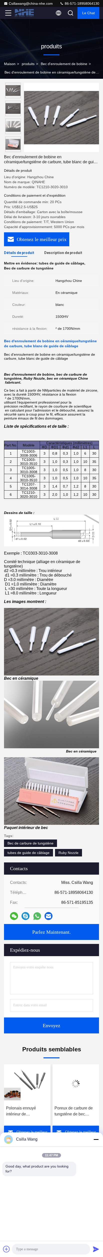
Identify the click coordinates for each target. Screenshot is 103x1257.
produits (28, 64)
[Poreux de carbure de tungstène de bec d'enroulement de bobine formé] (27, 1083)
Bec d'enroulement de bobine (64, 64)
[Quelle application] (37, 916)
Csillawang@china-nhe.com (31, 3)
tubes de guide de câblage (29, 853)
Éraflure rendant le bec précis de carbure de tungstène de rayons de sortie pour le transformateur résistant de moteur (75, 1111)
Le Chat (88, 13)
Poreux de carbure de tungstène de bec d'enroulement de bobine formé (25, 1111)
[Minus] (96, 1139)
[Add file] (6, 1249)
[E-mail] (48, 916)
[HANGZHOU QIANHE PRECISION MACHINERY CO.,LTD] (25, 13)
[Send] (96, 1249)
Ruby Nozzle (68, 853)
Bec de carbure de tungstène (31, 843)
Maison (10, 64)
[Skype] (25, 916)
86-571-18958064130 (81, 3)
